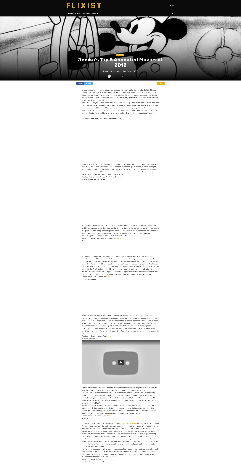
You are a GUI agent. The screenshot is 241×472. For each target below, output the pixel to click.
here (118, 177)
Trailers (78, 13)
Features (86, 13)
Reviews (70, 13)
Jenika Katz (117, 76)
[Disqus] (120, 443)
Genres (94, 13)
